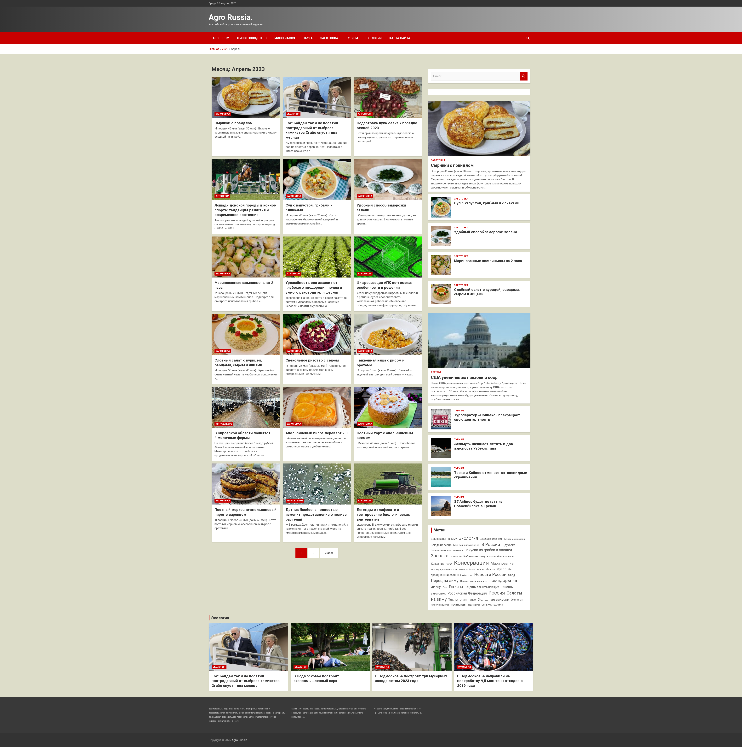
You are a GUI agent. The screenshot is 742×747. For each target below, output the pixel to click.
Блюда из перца (441, 545)
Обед (511, 575)
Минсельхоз (284, 38)
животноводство (440, 604)
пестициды (458, 604)
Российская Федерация (467, 593)
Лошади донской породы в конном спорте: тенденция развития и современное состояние (245, 210)
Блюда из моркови (514, 539)
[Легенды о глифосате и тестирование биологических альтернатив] (388, 484)
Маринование (502, 563)
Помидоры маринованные (473, 581)
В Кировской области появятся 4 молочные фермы (242, 435)
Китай (449, 564)
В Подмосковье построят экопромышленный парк (316, 678)
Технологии (457, 599)
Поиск (524, 76)
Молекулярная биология (444, 569)
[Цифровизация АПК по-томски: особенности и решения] (388, 257)
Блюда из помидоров (466, 545)
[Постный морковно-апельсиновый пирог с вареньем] (245, 484)
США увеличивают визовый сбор (464, 377)
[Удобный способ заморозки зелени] (388, 179)
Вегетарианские (441, 550)
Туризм (352, 38)
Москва (463, 569)
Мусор (501, 569)
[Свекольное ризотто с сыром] (317, 334)
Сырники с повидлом (233, 123)
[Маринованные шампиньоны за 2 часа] (245, 257)
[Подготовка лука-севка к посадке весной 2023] (388, 97)
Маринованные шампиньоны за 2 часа (488, 261)
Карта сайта (399, 38)
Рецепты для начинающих (482, 587)
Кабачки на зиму (474, 556)
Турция (472, 599)
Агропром (221, 38)
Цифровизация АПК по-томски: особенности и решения (384, 285)
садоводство (474, 605)
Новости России (490, 574)
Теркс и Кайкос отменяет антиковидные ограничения (490, 474)
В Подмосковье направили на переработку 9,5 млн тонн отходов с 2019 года (490, 681)
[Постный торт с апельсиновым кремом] (388, 407)
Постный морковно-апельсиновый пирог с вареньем (245, 512)
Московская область (482, 569)
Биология (468, 538)
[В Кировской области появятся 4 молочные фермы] (245, 407)
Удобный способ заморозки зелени (485, 232)
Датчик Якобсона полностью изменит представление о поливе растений (316, 514)
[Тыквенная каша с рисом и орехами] (388, 334)
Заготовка (329, 38)
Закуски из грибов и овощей (488, 550)
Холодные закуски (493, 599)
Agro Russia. (231, 17)
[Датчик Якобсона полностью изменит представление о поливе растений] (317, 484)
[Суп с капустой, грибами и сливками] (317, 179)
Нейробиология (464, 575)
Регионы (456, 587)
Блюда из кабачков (491, 538)
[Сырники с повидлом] (245, 97)
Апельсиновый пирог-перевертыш (316, 433)
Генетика (458, 550)
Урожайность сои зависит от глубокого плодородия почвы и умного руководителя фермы (314, 287)
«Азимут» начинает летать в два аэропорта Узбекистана (483, 446)
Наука (308, 38)
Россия (496, 593)
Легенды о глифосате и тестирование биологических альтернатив (383, 514)
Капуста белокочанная (500, 556)
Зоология (456, 556)
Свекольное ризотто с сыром (312, 360)
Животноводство (252, 38)
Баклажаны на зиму (444, 539)
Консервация (471, 562)
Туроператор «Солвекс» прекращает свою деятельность (487, 417)
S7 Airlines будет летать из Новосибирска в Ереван (478, 503)
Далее (329, 553)
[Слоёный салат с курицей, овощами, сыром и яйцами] (245, 334)
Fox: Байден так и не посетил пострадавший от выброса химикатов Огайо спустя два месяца (312, 130)
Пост (445, 587)
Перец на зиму (445, 580)
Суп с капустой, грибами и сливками (486, 203)
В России (490, 544)
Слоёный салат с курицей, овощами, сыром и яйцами (238, 362)
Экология (374, 38)
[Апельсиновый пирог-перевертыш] (317, 407)
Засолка (439, 556)
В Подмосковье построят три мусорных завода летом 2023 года (411, 678)
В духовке (508, 545)
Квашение (437, 563)
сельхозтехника (492, 604)
